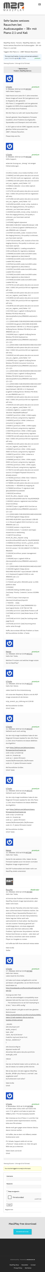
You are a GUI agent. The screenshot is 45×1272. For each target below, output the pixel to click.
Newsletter (24, 1265)
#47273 (29, 683)
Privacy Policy (18, 1268)
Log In (9, 1205)
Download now (22, 1232)
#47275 (29, 791)
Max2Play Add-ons (29, 43)
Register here (9, 1210)
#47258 (28, 157)
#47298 (28, 852)
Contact (33, 1265)
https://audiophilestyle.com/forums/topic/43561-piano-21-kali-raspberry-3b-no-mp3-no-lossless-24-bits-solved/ (23, 1017)
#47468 (30, 1106)
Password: (9, 1184)
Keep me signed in (13, 1191)
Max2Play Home (9, 43)
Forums (19, 43)
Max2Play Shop (14, 1265)
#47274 (29, 729)
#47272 (29, 654)
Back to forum (23, 69)
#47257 (28, 89)
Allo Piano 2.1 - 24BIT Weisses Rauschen (23, 52)
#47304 (29, 892)
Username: (9, 1176)
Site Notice (28, 1268)
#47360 (29, 971)
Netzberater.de (31, 1260)
